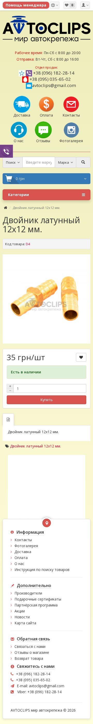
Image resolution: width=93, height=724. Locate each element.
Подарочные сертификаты (37, 599)
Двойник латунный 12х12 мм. (35, 446)
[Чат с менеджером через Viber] (6, 151)
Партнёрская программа (36, 605)
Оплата (21, 557)
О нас (19, 563)
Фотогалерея (26, 545)
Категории (18, 194)
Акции (19, 611)
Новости (22, 616)
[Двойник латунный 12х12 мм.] (46, 298)
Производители (28, 593)
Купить (46, 399)
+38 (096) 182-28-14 (53, 73)
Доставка (22, 551)
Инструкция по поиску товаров (41, 569)
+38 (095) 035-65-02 (50, 79)
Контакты (23, 539)
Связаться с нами (29, 646)
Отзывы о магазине (31, 652)
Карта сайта (25, 622)
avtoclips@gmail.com (54, 85)
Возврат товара (28, 658)
